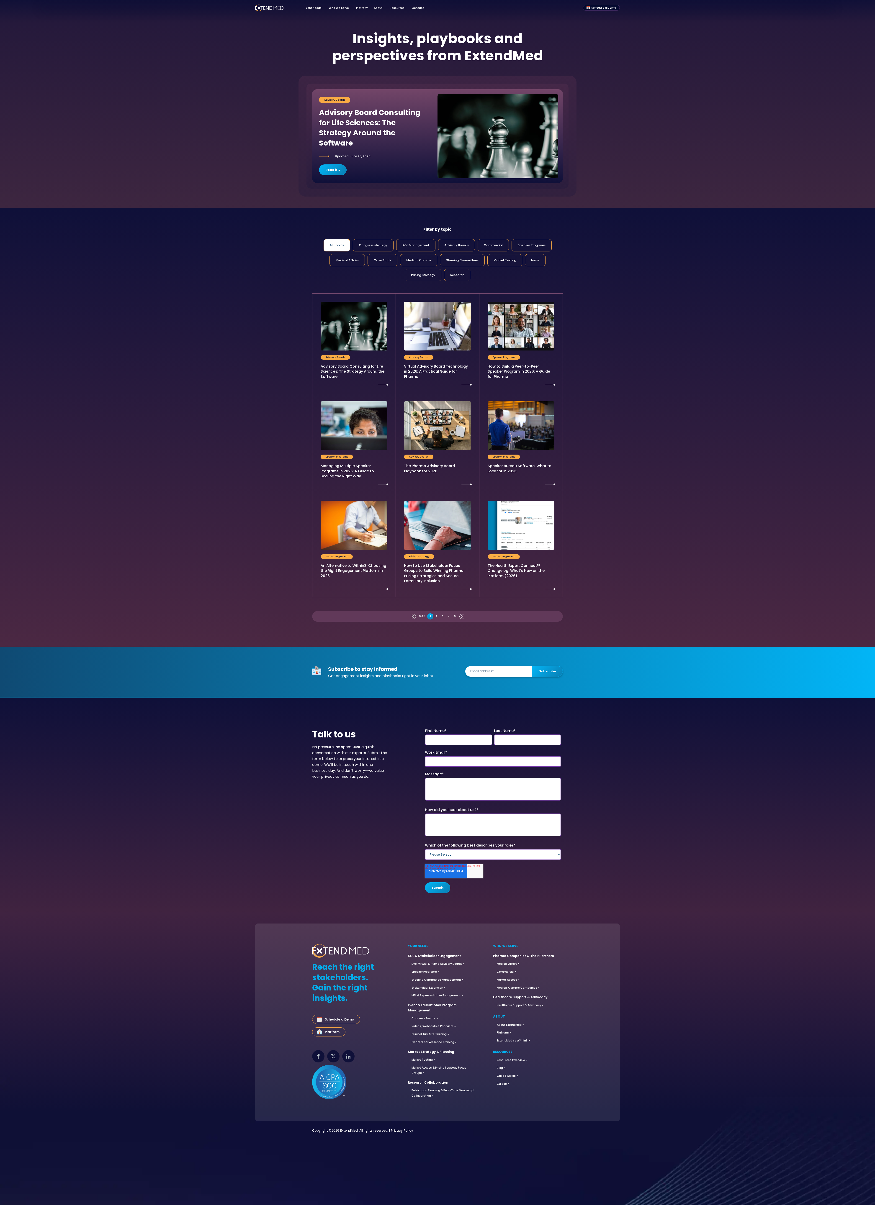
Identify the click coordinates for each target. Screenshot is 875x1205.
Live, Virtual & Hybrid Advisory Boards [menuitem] (437, 964)
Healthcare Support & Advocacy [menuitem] (520, 997)
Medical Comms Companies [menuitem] (517, 988)
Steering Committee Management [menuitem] (436, 980)
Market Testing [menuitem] (422, 1060)
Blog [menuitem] (500, 1068)
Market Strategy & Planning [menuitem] (431, 1051)
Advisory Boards (456, 245)
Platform (362, 8)
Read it (331, 170)
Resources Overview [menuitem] (511, 1060)
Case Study (382, 260)
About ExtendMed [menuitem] (509, 1025)
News (535, 260)
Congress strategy (373, 245)
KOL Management (415, 245)
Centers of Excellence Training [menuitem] (433, 1042)
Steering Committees (462, 260)
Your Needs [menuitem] (418, 946)
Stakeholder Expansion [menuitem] (427, 988)
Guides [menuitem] (502, 1084)
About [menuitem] (499, 1017)
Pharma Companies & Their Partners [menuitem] (523, 956)
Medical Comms (418, 260)
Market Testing (505, 260)
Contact (418, 8)
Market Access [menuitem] (507, 980)
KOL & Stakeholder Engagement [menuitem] (434, 956)
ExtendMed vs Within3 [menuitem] (512, 1040)
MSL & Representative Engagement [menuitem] (436, 995)
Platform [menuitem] (503, 1032)
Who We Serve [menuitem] (505, 946)
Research (457, 275)
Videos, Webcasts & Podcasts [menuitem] (432, 1026)
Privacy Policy (402, 1130)
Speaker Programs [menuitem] (424, 972)
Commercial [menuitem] (505, 972)
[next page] (461, 616)
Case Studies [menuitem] (506, 1076)
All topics (337, 245)
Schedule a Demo (603, 8)
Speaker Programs (532, 245)
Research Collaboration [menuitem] (428, 1082)
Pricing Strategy (423, 275)
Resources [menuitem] (502, 1052)
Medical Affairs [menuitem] (507, 964)
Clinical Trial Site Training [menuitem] (429, 1034)
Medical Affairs (347, 260)
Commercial (493, 245)
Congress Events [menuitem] (423, 1018)
